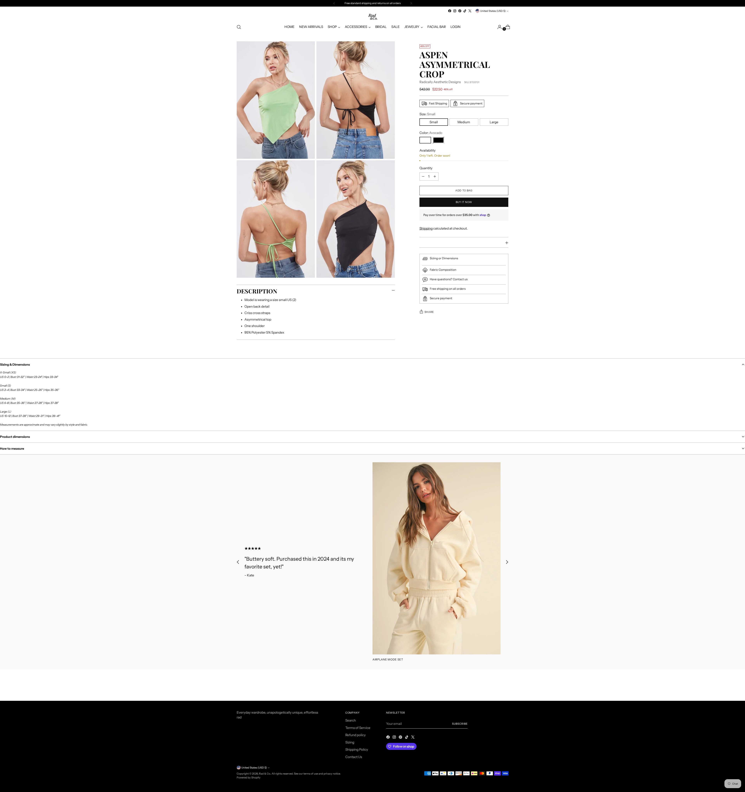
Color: (430, 133)
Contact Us (353, 757)
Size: (427, 114)
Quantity (425, 168)
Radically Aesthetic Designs (440, 82)
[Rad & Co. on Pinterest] (460, 11)
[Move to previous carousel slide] (238, 562)
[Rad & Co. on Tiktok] (465, 11)
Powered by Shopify (248, 777)
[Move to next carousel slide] (507, 562)
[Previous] (334, 3)
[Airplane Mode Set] (436, 558)
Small (434, 122)
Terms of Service (357, 728)
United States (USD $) (493, 10)
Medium (463, 122)
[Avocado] (425, 140)
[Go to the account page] (498, 27)
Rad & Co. (264, 773)
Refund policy (355, 735)
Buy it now (464, 202)
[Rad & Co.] (372, 17)
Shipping (426, 228)
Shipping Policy (356, 749)
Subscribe (460, 723)
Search (350, 720)
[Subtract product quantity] (423, 176)
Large (494, 122)
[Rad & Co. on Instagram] (455, 11)
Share (429, 311)
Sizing (349, 742)
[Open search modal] (239, 27)
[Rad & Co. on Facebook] (449, 11)
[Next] (411, 3)
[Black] (438, 140)
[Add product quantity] (434, 176)
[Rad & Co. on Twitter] (470, 11)
